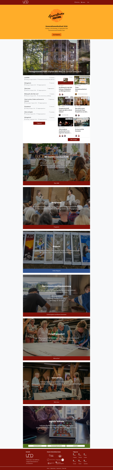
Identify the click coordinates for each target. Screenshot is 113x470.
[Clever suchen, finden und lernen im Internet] (39, 101)
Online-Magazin (56, 270)
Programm (39, 123)
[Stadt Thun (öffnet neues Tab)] (51, 455)
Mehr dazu (56, 402)
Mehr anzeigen (73, 139)
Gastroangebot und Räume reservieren (56, 314)
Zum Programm (56, 34)
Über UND (56, 183)
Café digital (75, 445)
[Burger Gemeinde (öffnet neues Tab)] (51, 463)
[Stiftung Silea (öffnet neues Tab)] (60, 460)
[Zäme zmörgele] (39, 112)
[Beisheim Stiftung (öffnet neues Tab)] (51, 460)
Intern (48, 468)
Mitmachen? (56, 358)
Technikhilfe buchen (37, 445)
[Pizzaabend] (39, 107)
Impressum (59, 468)
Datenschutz (52, 468)
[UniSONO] (39, 78)
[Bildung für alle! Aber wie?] (39, 94)
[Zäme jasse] (39, 89)
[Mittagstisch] (39, 83)
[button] (60, 94)
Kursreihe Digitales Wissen (56, 445)
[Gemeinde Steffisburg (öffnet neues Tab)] (60, 456)
